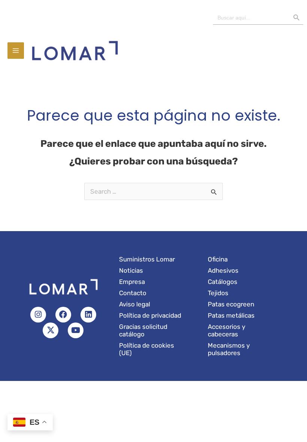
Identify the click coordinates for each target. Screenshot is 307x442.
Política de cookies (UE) (146, 349)
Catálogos (222, 281)
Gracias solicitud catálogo (143, 330)
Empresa (132, 281)
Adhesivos (223, 270)
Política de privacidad (150, 315)
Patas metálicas (231, 315)
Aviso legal (134, 304)
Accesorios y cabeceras (226, 330)
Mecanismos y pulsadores (229, 349)
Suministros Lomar (147, 259)
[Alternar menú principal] (15, 50)
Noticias (131, 270)
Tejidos (218, 293)
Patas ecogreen (231, 304)
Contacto (132, 293)
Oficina (218, 259)
